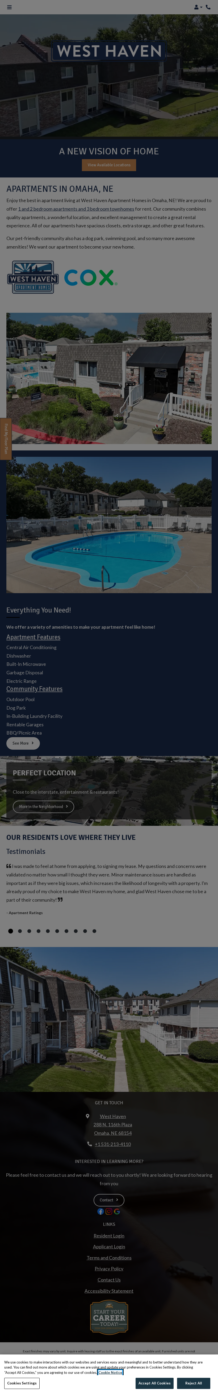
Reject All (193, 1383)
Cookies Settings (22, 1383)
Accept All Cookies (155, 1383)
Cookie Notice (110, 1372)
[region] (109, 1374)
